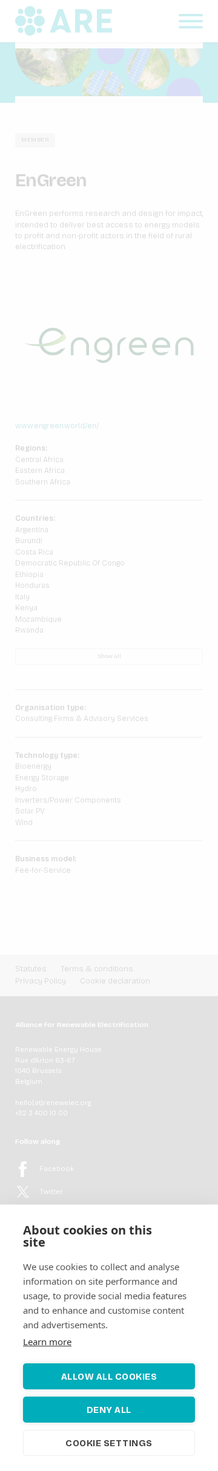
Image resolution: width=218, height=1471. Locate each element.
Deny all (109, 1409)
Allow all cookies (109, 1376)
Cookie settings (109, 1443)
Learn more (47, 1342)
